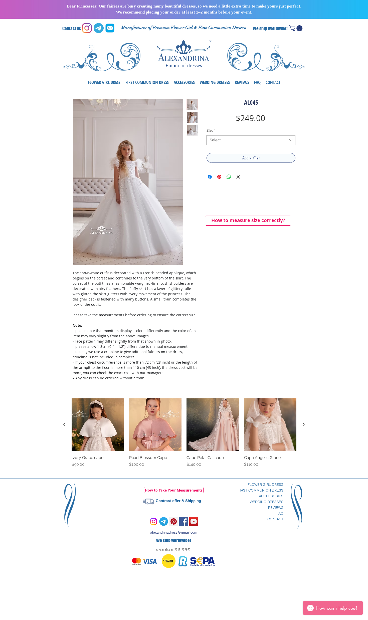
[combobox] (251, 140)
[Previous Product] (64, 424)
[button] (296, 28)
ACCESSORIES (271, 496)
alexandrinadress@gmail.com (173, 532)
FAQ (279, 513)
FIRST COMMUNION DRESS (260, 490)
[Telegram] (163, 521)
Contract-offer (168, 501)
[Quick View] (98, 424)
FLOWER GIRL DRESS (265, 484)
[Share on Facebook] (210, 177)
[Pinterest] (173, 521)
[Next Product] (304, 424)
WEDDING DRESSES (266, 502)
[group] (184, 435)
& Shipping (190, 501)
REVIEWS (275, 507)
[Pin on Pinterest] (219, 177)
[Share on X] (238, 177)
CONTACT (275, 519)
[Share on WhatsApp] (229, 177)
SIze (211, 130)
